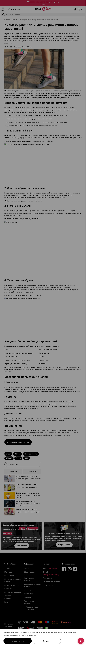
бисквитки (23, 633)
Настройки (46, 641)
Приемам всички (17, 641)
